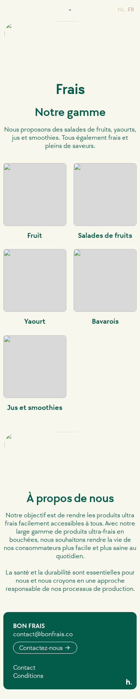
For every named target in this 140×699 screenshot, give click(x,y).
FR (131, 9)
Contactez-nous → (45, 648)
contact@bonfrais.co (43, 634)
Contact (24, 667)
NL (121, 9)
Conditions (28, 676)
